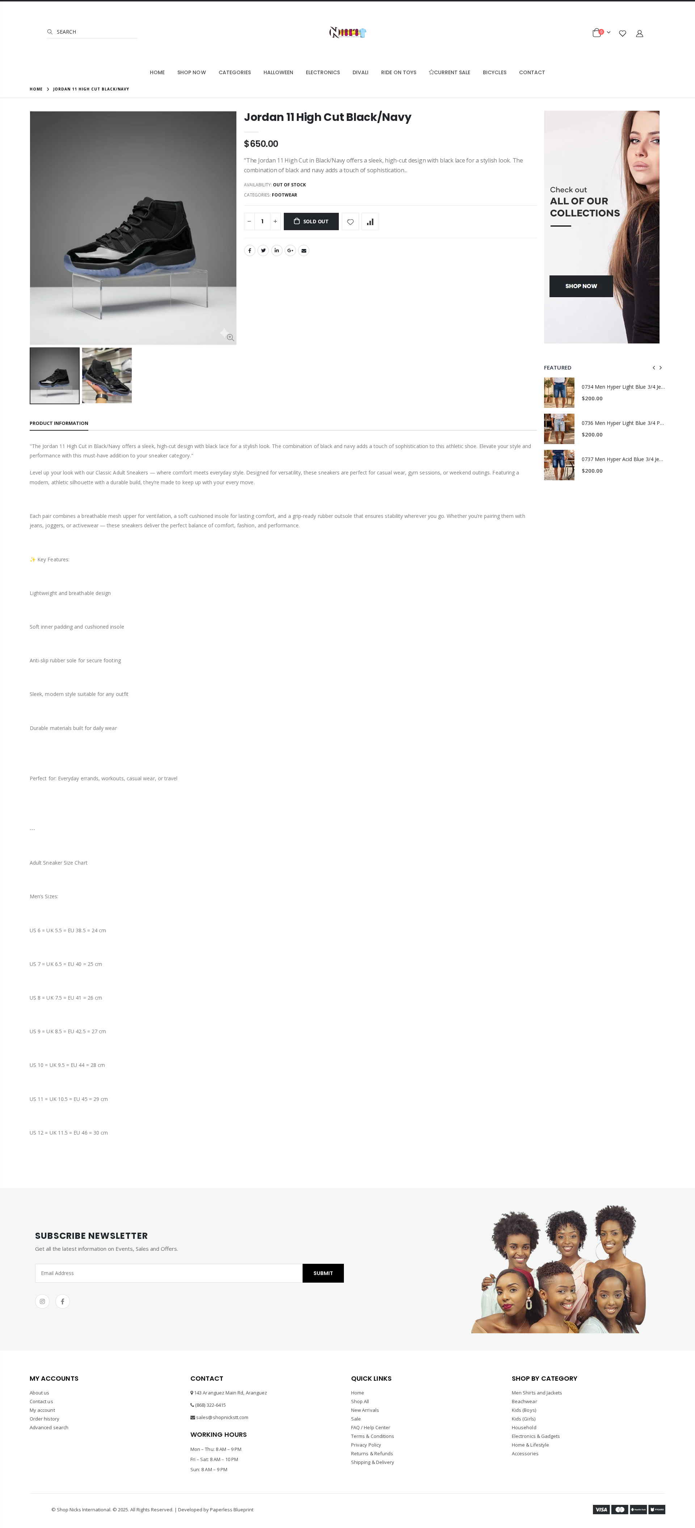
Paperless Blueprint (231, 1509)
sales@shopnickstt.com (222, 1417)
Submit (323, 1273)
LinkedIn (277, 250)
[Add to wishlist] (350, 221)
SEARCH (65, 31)
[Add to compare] (370, 221)
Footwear (284, 195)
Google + (290, 250)
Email (303, 250)
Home (36, 89)
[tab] (59, 424)
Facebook (250, 250)
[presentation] (654, 367)
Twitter (263, 250)
